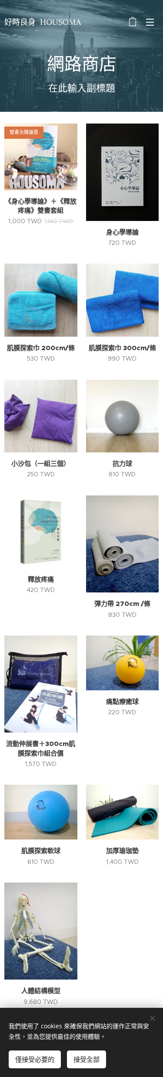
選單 (150, 21)
